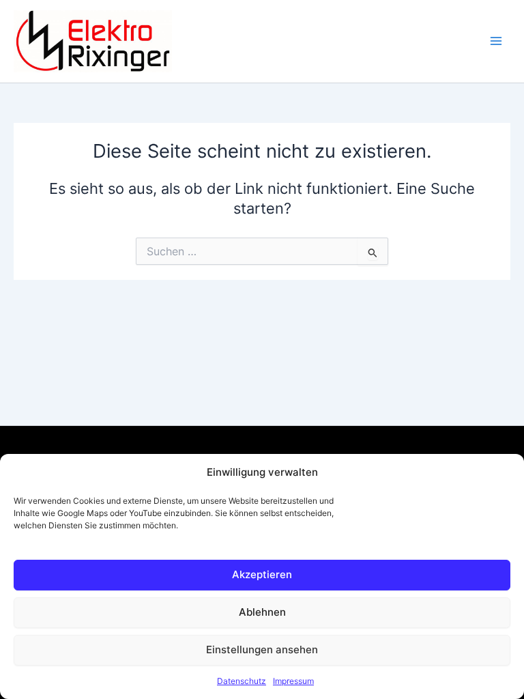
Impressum (293, 681)
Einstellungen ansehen (262, 649)
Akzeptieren (262, 574)
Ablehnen (262, 611)
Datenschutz (241, 681)
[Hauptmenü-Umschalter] (496, 41)
